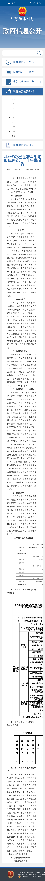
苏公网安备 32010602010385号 (31, 876)
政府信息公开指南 (23, 62)
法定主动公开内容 (23, 81)
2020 (13, 122)
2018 (13, 131)
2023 (13, 108)
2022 (13, 113)
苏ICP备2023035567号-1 (33, 874)
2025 (13, 99)
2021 (13, 117)
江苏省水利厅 (22, 18)
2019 (13, 127)
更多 (13, 136)
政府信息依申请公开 (25, 145)
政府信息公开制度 (23, 71)
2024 (13, 104)
